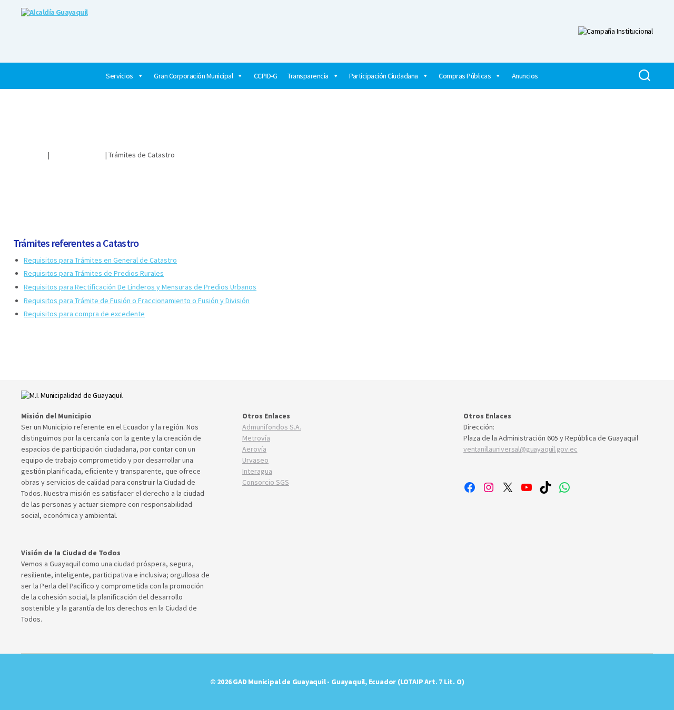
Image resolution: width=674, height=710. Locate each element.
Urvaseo (255, 460)
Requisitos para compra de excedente (84, 313)
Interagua (257, 471)
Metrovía (256, 438)
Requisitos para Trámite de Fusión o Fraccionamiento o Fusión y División (137, 300)
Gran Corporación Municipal (193, 76)
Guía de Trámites (77, 154)
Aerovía (254, 449)
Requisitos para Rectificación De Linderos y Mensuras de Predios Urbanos (140, 287)
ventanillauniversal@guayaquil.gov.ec (520, 449)
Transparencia (308, 76)
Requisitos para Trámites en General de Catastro (100, 260)
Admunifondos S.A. (271, 427)
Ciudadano (29, 154)
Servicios (119, 76)
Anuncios (525, 76)
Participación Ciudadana (383, 76)
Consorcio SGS (265, 482)
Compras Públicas (465, 76)
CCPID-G (265, 76)
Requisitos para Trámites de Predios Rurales (94, 273)
